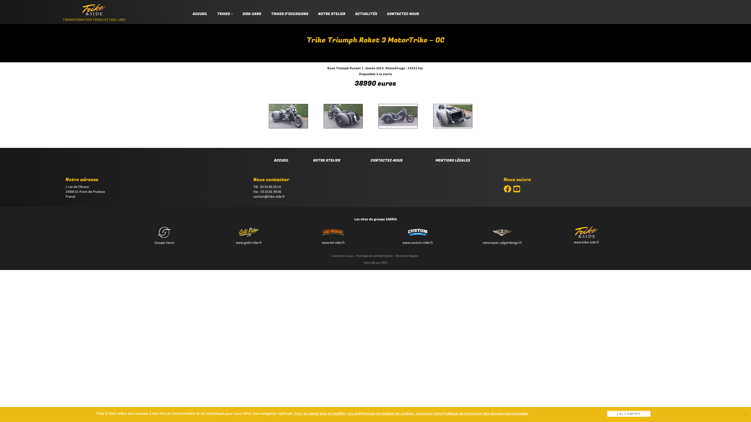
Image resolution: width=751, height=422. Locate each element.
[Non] (746, 415)
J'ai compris (629, 414)
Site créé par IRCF (375, 263)
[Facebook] (507, 190)
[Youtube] (516, 190)
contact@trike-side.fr (269, 196)
